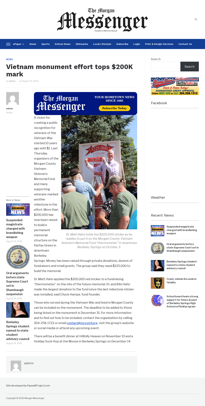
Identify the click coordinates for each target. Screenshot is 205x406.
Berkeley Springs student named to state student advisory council (17, 330)
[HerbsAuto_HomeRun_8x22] (175, 80)
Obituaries (82, 44)
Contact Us (185, 44)
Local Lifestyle (102, 44)
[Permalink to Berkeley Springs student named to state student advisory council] (18, 310)
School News (63, 44)
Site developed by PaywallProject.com (28, 385)
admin (12, 81)
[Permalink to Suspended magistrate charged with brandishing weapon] (18, 209)
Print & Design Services (159, 44)
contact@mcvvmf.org (82, 323)
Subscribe (122, 44)
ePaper (17, 44)
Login (136, 44)
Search (156, 59)
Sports (45, 44)
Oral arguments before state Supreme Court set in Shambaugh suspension (17, 283)
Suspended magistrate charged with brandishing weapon (15, 228)
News (33, 44)
